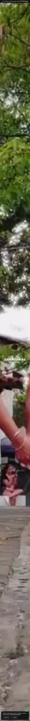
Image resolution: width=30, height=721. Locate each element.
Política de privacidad (15, 714)
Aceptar (15, 717)
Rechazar (6, 717)
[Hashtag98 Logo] (15, 5)
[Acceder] (23, 6)
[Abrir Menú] (3, 5)
